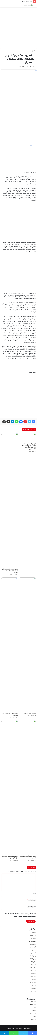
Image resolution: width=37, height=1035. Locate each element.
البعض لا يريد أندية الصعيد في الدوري (28, 857)
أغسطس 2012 (32, 988)
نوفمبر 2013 (33, 944)
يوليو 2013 (33, 956)
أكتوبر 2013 (33, 947)
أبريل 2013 (33, 965)
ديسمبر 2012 (32, 977)
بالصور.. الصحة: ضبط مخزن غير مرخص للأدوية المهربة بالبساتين (10, 571)
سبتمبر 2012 (33, 985)
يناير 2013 (33, 974)
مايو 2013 (33, 962)
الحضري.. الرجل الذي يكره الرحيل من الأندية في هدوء (10, 857)
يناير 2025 (33, 932)
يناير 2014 (33, 938)
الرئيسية (32, 51)
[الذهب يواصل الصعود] (27, 644)
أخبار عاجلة (33, 1002)
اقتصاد (34, 1010)
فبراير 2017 (33, 935)
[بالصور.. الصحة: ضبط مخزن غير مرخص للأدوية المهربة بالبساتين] (9, 500)
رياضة (34, 1016)
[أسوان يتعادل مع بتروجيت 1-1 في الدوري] (9, 644)
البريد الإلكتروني (31, 900)
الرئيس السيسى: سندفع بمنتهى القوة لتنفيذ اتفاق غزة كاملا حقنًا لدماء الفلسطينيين (28, 446)
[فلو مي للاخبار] (28, 5)
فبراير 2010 (33, 991)
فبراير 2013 (33, 971)
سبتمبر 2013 (33, 950)
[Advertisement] (18, 27)
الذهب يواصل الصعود (27, 1)
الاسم (34, 893)
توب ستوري (33, 1013)
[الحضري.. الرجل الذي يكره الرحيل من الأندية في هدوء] (9, 787)
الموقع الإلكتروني (31, 907)
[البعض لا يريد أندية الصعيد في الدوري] (27, 787)
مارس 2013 (33, 968)
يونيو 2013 (33, 959)
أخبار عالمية (33, 1005)
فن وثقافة (33, 1019)
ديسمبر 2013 (32, 941)
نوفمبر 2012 (33, 979)
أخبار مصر (33, 1008)
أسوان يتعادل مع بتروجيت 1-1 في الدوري (10, 714)
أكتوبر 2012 (33, 982)
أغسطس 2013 (32, 953)
